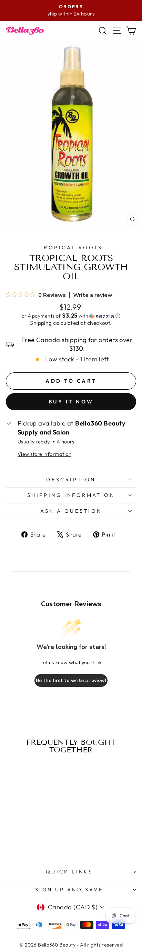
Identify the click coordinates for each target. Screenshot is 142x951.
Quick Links (69, 871)
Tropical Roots (71, 247)
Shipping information (71, 495)
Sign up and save (69, 889)
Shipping (41, 322)
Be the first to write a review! (71, 680)
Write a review (92, 295)
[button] (71, 315)
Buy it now (71, 401)
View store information (44, 454)
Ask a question (71, 511)
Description (71, 479)
